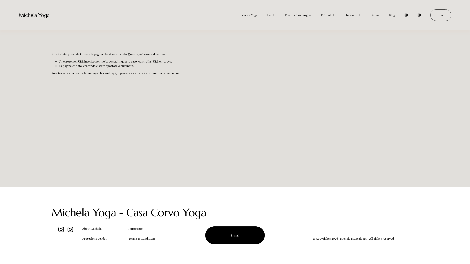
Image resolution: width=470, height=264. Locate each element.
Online (374, 15)
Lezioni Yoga (249, 15)
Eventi (271, 15)
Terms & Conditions (141, 238)
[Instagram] (406, 15)
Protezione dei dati (94, 238)
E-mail (441, 15)
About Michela (92, 229)
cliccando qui (107, 73)
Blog (392, 15)
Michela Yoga (34, 15)
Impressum (135, 229)
